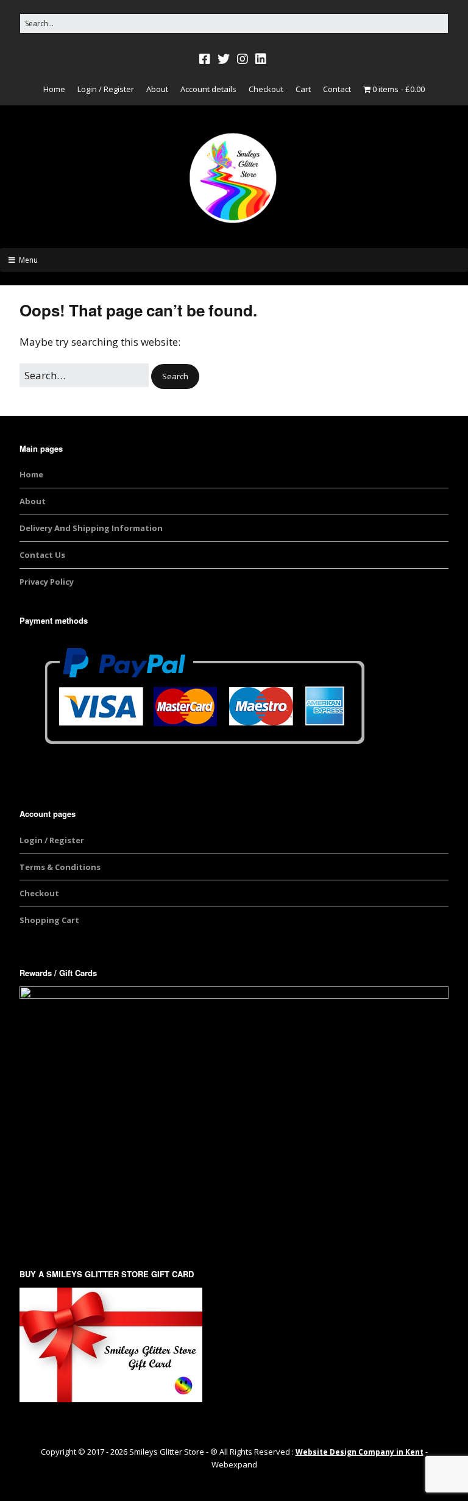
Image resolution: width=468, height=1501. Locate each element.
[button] (175, 376)
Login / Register (105, 89)
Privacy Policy (47, 581)
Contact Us (42, 554)
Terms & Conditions (60, 866)
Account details (208, 89)
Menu (28, 260)
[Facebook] (206, 59)
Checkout (266, 89)
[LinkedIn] (261, 59)
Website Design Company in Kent (360, 1452)
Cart (303, 89)
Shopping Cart (49, 920)
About (157, 89)
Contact (337, 89)
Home (54, 89)
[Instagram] (242, 59)
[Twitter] (223, 59)
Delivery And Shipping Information (91, 527)
